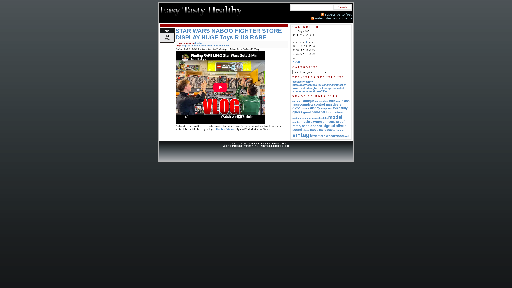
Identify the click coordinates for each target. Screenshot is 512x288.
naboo (202, 45)
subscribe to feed (338, 14)
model (335, 117)
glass (297, 112)
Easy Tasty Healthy (268, 143)
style (322, 129)
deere (337, 104)
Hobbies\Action (225, 129)
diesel (296, 108)
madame (296, 118)
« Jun (296, 61)
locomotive (334, 112)
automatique (322, 101)
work (347, 136)
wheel (330, 136)
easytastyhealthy (302, 81)
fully (344, 108)
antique (309, 101)
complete (306, 104)
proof (340, 121)
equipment (326, 108)
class (346, 101)
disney (315, 108)
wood (339, 136)
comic (295, 105)
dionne (305, 108)
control (319, 104)
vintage (302, 135)
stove (314, 129)
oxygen (316, 121)
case (338, 101)
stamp (306, 130)
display (198, 43)
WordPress (232, 146)
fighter (194, 45)
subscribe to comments (333, 18)
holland (318, 112)
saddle (307, 126)
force (337, 108)
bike (332, 101)
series (317, 126)
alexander (297, 101)
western (319, 136)
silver (341, 126)
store (209, 45)
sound (297, 129)
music (305, 121)
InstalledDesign (274, 146)
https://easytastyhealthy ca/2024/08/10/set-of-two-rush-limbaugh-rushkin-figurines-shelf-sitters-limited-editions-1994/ (319, 88)
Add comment (221, 45)
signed (329, 126)
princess (329, 121)
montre (296, 122)
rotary (296, 126)
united (340, 130)
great (307, 112)
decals (328, 105)
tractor (332, 129)
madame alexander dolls (315, 118)
